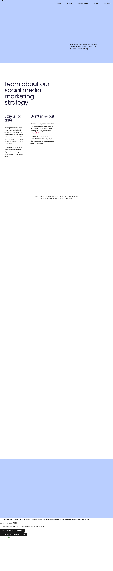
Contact (107, 3)
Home (59, 3)
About (69, 3)
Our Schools (83, 3)
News (96, 3)
